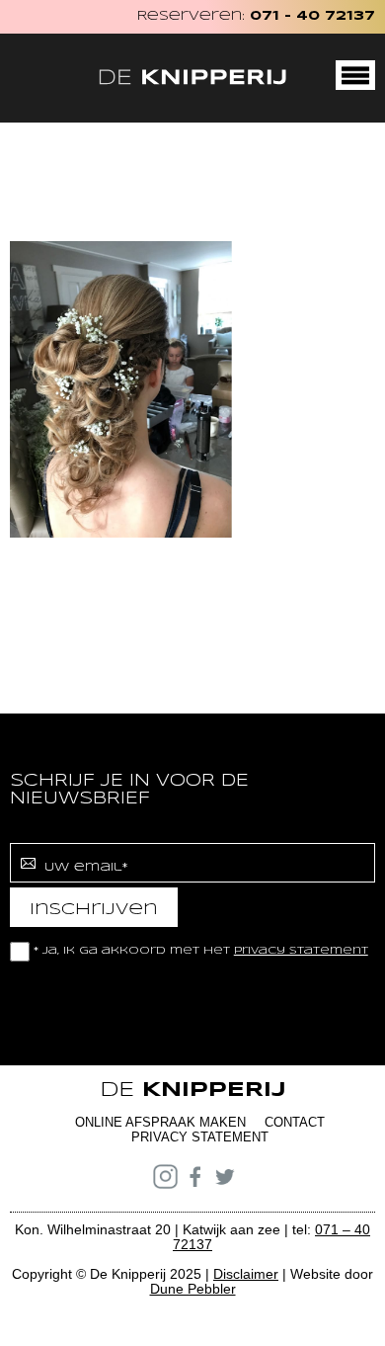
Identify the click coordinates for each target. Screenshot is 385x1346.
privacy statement (301, 951)
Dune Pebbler (193, 1289)
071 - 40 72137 (312, 16)
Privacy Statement (200, 1137)
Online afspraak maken (160, 1122)
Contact (295, 1122)
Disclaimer (245, 1274)
